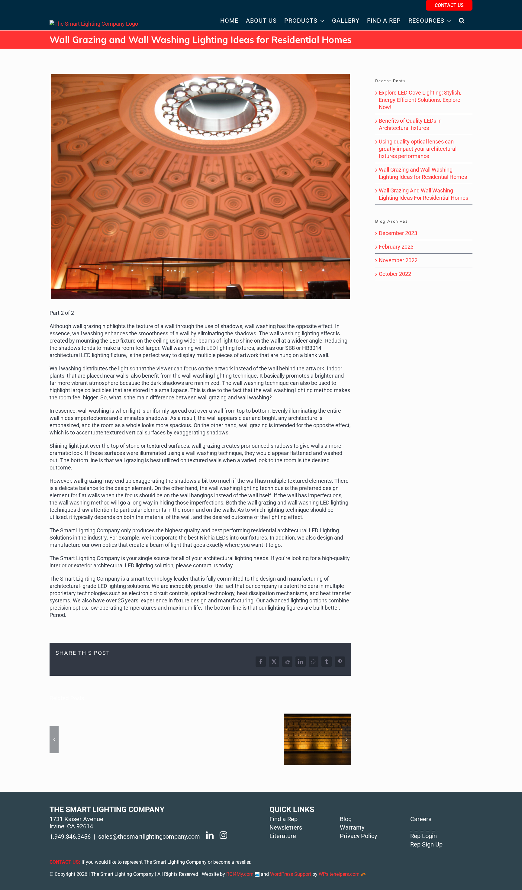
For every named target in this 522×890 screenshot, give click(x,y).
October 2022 (395, 274)
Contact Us (449, 5)
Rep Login (423, 836)
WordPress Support (290, 874)
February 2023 (396, 246)
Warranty (352, 827)
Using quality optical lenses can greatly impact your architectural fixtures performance (417, 148)
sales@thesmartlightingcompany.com (149, 836)
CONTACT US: (65, 862)
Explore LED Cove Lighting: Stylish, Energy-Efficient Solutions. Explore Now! (420, 99)
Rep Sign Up (426, 844)
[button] (462, 20)
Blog (346, 819)
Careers (420, 819)
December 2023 (398, 233)
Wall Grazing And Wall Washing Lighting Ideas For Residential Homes (317, 739)
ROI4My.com (239, 874)
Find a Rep (283, 819)
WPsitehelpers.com (340, 874)
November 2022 (398, 260)
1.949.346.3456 (70, 836)
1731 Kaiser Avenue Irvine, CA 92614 (76, 822)
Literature (282, 836)
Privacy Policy (358, 836)
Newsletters (285, 827)
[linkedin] (210, 835)
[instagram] (223, 835)
